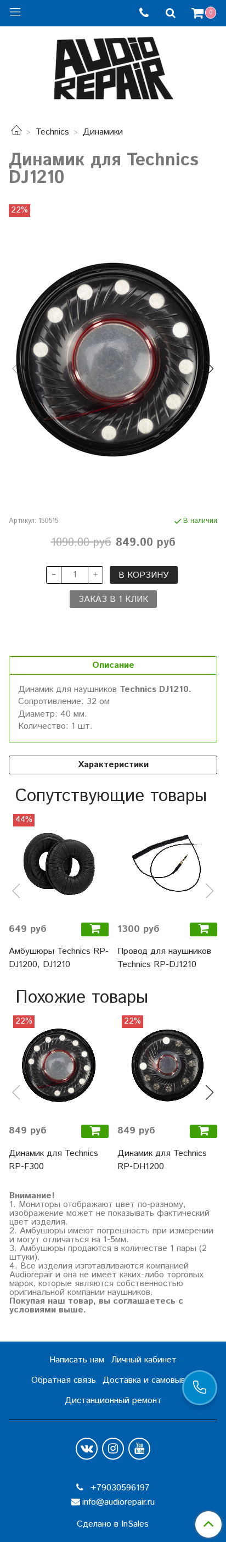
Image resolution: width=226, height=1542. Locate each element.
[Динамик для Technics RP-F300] (59, 1065)
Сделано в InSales (113, 1524)
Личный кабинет (144, 1360)
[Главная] (16, 132)
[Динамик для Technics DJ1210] (113, 359)
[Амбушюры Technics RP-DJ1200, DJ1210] (59, 864)
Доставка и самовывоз (149, 1380)
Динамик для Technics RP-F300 (53, 1160)
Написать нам (76, 1360)
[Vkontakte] (87, 1449)
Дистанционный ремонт (113, 1400)
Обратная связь (63, 1380)
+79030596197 (119, 1488)
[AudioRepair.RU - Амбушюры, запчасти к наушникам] (113, 65)
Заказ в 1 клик (113, 599)
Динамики (103, 132)
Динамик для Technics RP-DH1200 (162, 1160)
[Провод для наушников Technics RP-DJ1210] (167, 864)
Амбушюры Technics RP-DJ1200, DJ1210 (59, 958)
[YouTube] (139, 1449)
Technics (52, 132)
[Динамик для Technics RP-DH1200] (167, 1065)
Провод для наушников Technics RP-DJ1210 (164, 958)
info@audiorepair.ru (118, 1502)
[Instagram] (113, 1449)
